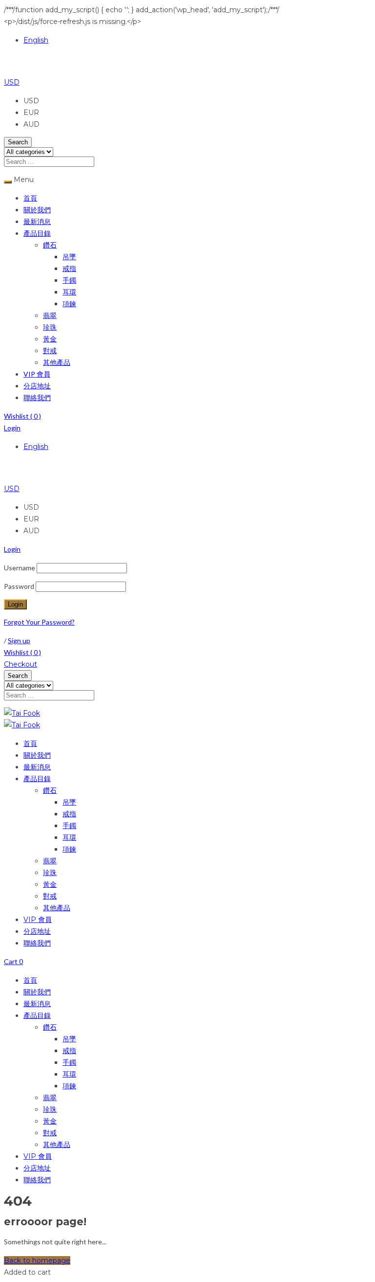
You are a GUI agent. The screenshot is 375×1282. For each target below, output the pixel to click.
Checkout (20, 664)
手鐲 (69, 280)
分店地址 (37, 386)
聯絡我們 (37, 397)
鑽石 (50, 245)
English (35, 40)
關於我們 (37, 209)
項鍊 (69, 303)
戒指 (69, 268)
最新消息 (37, 221)
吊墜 (69, 256)
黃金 (50, 339)
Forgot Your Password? (39, 622)
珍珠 (50, 327)
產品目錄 (37, 233)
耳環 (69, 292)
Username (19, 567)
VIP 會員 (36, 374)
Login (12, 428)
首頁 (30, 198)
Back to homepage (37, 1260)
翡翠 (50, 315)
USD (12, 82)
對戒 (50, 350)
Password (19, 586)
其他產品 (56, 362)
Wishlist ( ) (22, 416)
